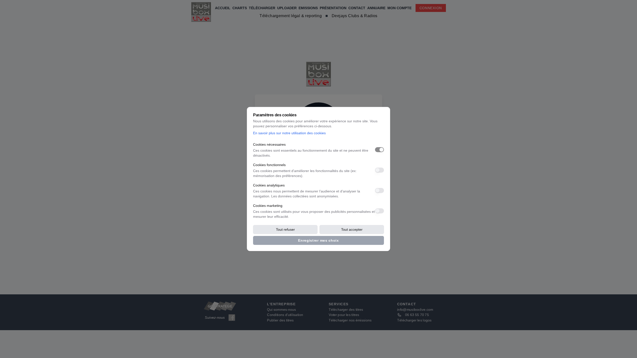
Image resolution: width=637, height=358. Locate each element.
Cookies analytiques (269, 185)
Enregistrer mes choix (318, 240)
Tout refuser (285, 229)
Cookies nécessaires (269, 144)
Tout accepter (352, 229)
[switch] (379, 149)
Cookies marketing (267, 206)
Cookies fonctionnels (269, 165)
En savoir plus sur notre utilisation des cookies (289, 133)
